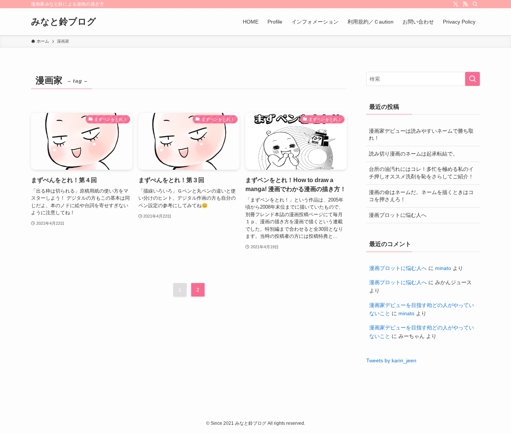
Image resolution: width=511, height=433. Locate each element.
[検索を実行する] (472, 79)
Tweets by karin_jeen (391, 360)
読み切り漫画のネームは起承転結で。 (413, 154)
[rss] (465, 4)
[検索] (475, 4)
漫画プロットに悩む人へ (397, 215)
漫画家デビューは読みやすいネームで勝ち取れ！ (421, 134)
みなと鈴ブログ (63, 21)
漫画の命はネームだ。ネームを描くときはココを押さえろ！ (421, 196)
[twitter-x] (455, 4)
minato (443, 268)
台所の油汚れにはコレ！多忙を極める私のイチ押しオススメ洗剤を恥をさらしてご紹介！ (421, 172)
